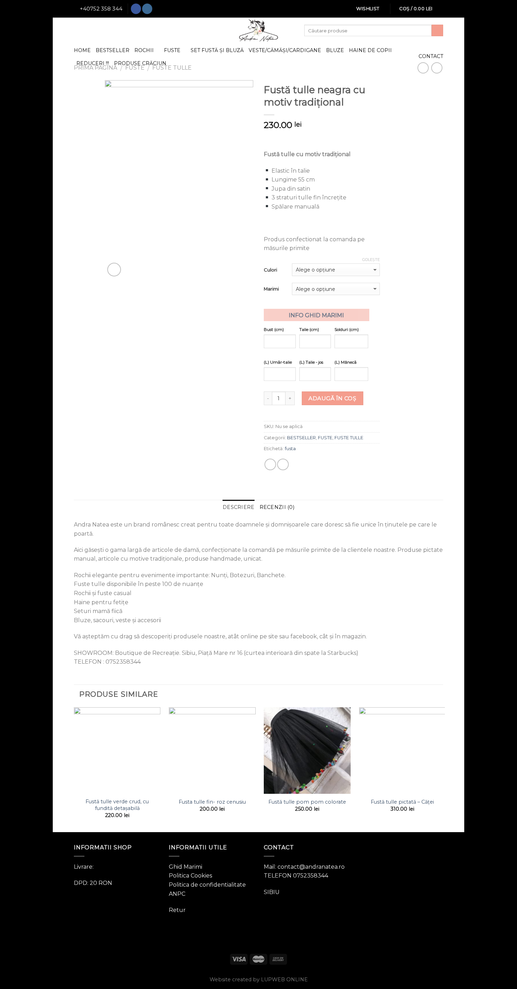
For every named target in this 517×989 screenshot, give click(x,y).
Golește (371, 259)
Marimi (271, 289)
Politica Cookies (190, 875)
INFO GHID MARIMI (316, 315)
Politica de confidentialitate (207, 884)
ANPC (177, 894)
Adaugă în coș (332, 398)
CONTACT (431, 56)
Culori (270, 270)
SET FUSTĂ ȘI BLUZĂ (217, 50)
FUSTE (172, 50)
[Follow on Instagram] (147, 9)
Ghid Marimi (185, 866)
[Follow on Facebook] (136, 9)
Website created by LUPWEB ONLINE (259, 979)
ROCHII (144, 50)
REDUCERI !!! (92, 63)
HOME (82, 50)
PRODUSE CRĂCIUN (140, 63)
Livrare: (84, 866)
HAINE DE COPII (370, 50)
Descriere (239, 507)
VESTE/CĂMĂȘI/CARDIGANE (285, 50)
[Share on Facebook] (270, 464)
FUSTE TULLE (348, 437)
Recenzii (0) (277, 507)
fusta (290, 448)
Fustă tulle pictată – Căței (402, 802)
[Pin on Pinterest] (283, 464)
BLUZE (335, 50)
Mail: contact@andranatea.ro (304, 866)
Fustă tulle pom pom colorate (307, 802)
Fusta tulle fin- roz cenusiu (212, 802)
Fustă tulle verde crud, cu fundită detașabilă (117, 804)
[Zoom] (114, 269)
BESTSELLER (112, 50)
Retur (177, 910)
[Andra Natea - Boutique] (258, 30)
